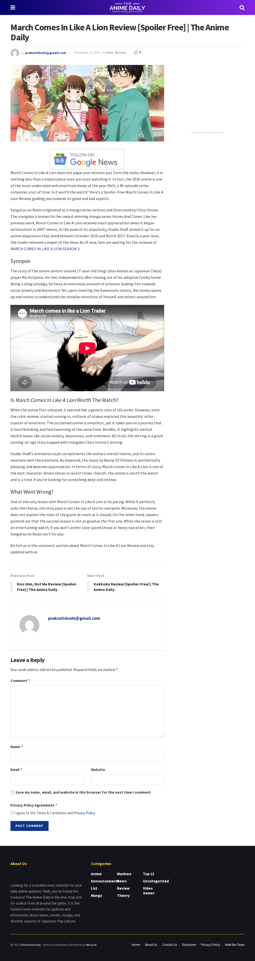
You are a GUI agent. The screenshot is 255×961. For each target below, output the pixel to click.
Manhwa (124, 873)
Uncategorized (156, 881)
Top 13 (148, 873)
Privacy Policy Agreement (34, 805)
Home (136, 945)
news (109, 52)
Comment (20, 680)
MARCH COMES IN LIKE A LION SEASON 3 (44, 248)
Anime (96, 873)
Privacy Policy (84, 813)
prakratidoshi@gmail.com (45, 52)
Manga (96, 895)
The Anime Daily (30, 945)
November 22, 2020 (87, 52)
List (94, 888)
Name (16, 746)
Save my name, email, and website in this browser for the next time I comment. (83, 792)
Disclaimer (189, 945)
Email (16, 769)
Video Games (148, 890)
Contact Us (169, 945)
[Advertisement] (209, 96)
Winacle (91, 945)
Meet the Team (235, 945)
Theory (123, 895)
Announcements (105, 881)
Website (98, 769)
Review (120, 52)
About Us (151, 945)
